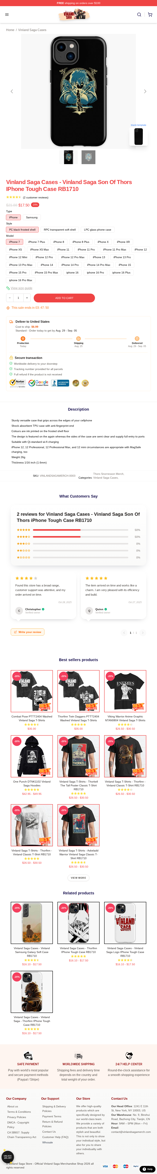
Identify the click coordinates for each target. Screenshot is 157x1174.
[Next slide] (145, 91)
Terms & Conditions (19, 1111)
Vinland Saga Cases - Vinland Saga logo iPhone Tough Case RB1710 (125, 952)
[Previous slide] (12, 91)
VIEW (32, 708)
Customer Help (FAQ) (55, 1137)
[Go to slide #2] (88, 157)
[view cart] (150, 14)
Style (9, 223)
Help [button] (149, 1169)
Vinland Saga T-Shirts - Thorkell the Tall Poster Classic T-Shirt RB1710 (78, 785)
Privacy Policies (16, 1117)
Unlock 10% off (8, 1157)
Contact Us (49, 1131)
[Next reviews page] (142, 632)
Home (10, 30)
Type (9, 211)
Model (10, 235)
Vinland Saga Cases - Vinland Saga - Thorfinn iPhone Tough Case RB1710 (32, 1021)
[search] (139, 14)
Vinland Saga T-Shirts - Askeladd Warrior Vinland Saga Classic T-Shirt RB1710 (78, 854)
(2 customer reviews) (35, 197)
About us (12, 1106)
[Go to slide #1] (68, 157)
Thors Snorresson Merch (108, 473)
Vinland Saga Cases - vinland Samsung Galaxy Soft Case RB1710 (32, 952)
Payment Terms (51, 1116)
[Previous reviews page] (124, 632)
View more (78, 878)
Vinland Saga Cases (32, 30)
